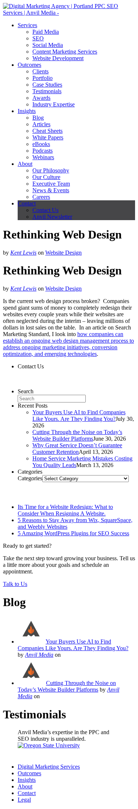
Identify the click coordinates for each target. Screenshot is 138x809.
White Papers (47, 137)
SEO (38, 38)
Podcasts (42, 150)
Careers (41, 197)
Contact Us (45, 210)
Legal (24, 800)
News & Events (50, 190)
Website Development (58, 58)
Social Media (47, 45)
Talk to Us (15, 584)
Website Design (63, 252)
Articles (41, 124)
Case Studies (47, 84)
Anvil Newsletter (52, 217)
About (25, 164)
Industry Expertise (53, 104)
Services (27, 25)
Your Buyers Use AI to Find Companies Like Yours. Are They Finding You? (78, 415)
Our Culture (46, 177)
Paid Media (45, 32)
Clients (40, 71)
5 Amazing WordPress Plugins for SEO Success (73, 533)
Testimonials (46, 91)
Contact (27, 203)
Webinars (43, 157)
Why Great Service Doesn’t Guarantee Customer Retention (77, 448)
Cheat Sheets (47, 131)
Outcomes (29, 65)
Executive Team (51, 184)
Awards (41, 98)
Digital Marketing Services (49, 767)
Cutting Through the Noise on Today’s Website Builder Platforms (77, 435)
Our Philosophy (50, 170)
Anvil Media (39, 655)
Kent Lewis (23, 252)
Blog (38, 117)
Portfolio (42, 78)
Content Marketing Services (64, 51)
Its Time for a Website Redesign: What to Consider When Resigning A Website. (65, 510)
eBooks (41, 144)
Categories (30, 478)
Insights (27, 111)
